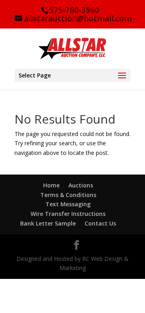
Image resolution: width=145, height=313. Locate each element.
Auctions (80, 185)
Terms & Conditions (68, 195)
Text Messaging (68, 204)
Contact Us (100, 223)
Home (51, 185)
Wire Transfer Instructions (68, 213)
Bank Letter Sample (48, 223)
